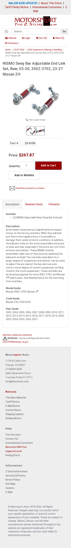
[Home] (35, 20)
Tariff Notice (13, 401)
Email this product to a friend (30, 188)
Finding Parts (13, 455)
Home (8, 50)
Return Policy (13, 479)
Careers (10, 488)
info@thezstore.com (17, 381)
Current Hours (13, 410)
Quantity (14, 166)
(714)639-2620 (14, 369)
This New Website (16, 397)
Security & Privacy (16, 475)
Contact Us (12, 438)
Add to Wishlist (24, 175)
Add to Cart (48, 165)
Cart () (43, 38)
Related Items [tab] (34, 204)
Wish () (59, 38)
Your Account (13, 434)
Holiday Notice (13, 418)
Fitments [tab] (54, 204)
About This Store (51, 3)
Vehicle (12, 38)
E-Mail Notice (13, 406)
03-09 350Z (19, 50)
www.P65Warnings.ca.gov (15, 341)
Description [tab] (12, 204)
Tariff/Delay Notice (17, 7)
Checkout (13, 43)
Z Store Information (16, 471)
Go (64, 31)
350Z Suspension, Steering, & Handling (44, 50)
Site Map (10, 483)
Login (27, 38)
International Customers (47, 7)
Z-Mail (9, 492)
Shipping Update (15, 414)
